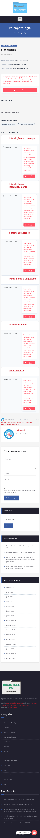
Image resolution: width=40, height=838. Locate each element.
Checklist (6, 727)
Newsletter (7, 751)
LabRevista (7, 742)
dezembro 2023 (11, 620)
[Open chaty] (34, 832)
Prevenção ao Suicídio (10, 761)
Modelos (6, 746)
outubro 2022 (10, 639)
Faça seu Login (21, 90)
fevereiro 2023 (10, 630)
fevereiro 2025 (10, 606)
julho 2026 (9, 592)
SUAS (5, 784)
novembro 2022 (11, 635)
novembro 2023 (11, 625)
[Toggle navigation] (20, 19)
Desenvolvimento (18, 324)
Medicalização (16, 370)
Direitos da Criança (9, 732)
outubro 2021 (10, 658)
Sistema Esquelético (19, 232)
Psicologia (7, 765)
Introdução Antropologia (22, 138)
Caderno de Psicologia (8, 124)
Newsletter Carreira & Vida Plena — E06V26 (17, 823)
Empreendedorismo (10, 737)
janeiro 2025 (10, 611)
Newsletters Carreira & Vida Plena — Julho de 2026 (19, 800)
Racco (5, 770)
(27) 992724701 (12, 707)
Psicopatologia (22, 33)
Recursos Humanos (10, 775)
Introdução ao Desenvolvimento (18, 185)
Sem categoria (8, 779)
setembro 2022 (10, 644)
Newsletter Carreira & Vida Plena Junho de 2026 (20, 553)
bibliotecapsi (8, 54)
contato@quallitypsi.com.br (14, 703)
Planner (6, 756)
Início (14, 33)
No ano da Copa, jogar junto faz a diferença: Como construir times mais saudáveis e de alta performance (20, 559)
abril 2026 (9, 601)
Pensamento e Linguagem (22, 278)
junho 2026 (9, 597)
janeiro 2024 (10, 616)
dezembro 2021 (11, 653)
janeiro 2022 (10, 649)
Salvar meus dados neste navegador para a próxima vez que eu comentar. (19, 491)
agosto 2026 (10, 587)
